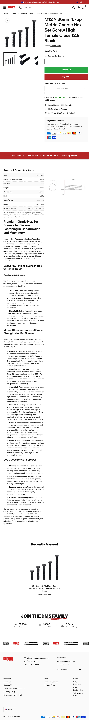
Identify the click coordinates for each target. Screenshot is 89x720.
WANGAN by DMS (78, 694)
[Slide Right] (73, 2)
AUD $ (81, 2)
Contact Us (7, 685)
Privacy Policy (49, 685)
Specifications (18, 155)
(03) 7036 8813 (33, 661)
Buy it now (66, 77)
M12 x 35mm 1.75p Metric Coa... (50, 14)
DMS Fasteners (55, 45)
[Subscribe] (79, 669)
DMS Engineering (78, 688)
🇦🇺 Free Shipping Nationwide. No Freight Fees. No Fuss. (40, 2)
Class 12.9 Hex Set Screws (22, 14)
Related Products (50, 155)
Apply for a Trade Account (14, 688)
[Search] (73, 7)
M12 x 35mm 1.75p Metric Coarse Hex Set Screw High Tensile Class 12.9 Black (44, 588)
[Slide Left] (7, 2)
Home (5, 14)
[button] (73, 7)
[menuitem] (23, 682)
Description (33, 155)
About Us (7, 682)
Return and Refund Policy (13, 695)
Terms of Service (51, 682)
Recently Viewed (69, 155)
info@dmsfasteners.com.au (38, 658)
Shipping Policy (9, 692)
